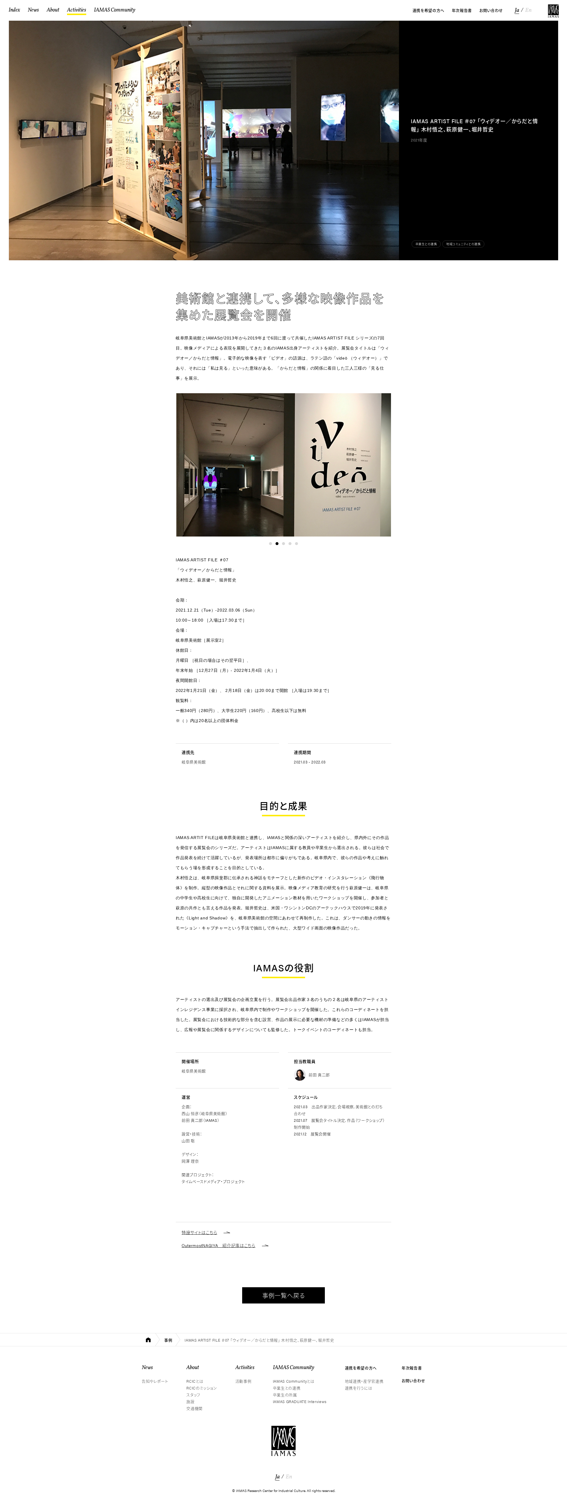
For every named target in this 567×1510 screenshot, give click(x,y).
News (147, 1367)
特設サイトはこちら (199, 1232)
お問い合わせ (413, 1380)
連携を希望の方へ (361, 1368)
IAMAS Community (293, 1367)
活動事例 (243, 1381)
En (528, 10)
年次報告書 (412, 1368)
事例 (168, 1340)
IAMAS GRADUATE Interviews (300, 1401)
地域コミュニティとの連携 (463, 244)
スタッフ (193, 1394)
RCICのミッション (201, 1388)
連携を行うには (358, 1388)
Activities (245, 1367)
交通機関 (194, 1408)
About (192, 1367)
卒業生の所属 (285, 1394)
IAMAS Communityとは (294, 1381)
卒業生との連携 (426, 244)
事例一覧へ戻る (283, 1295)
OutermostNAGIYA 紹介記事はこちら (218, 1245)
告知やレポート (155, 1381)
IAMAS (553, 11)
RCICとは (194, 1381)
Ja (517, 10)
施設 (190, 1401)
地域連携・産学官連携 (364, 1381)
